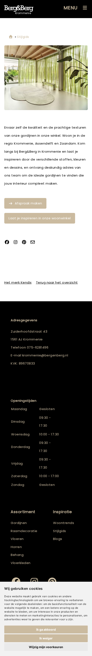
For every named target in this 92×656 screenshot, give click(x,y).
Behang (17, 555)
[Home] (11, 37)
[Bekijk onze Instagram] (17, 242)
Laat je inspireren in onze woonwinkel (40, 218)
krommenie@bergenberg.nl (45, 355)
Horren (16, 547)
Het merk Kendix (18, 282)
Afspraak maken (28, 203)
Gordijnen (19, 523)
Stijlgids (59, 531)
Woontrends (63, 523)
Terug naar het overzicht (57, 282)
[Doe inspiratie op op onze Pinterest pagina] (25, 242)
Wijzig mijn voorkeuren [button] (46, 647)
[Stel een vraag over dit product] (34, 242)
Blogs (57, 539)
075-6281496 (38, 347)
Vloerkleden (21, 563)
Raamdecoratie (24, 531)
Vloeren (17, 539)
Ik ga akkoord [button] (46, 629)
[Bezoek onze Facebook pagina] (8, 242)
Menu (71, 7)
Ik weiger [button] (46, 638)
